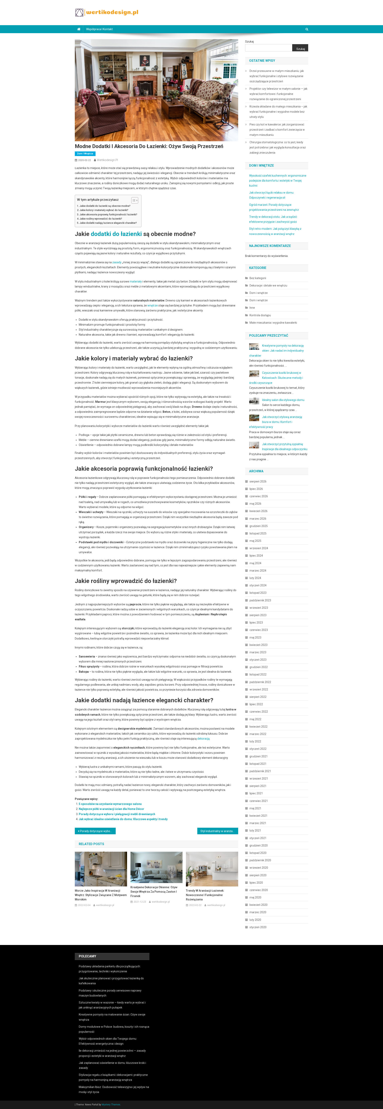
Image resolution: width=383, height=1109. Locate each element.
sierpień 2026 (258, 481)
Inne (252, 307)
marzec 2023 (258, 652)
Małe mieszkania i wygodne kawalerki (273, 322)
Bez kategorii (258, 278)
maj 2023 (255, 637)
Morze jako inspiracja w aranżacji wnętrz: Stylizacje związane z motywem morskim (101, 895)
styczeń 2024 (258, 585)
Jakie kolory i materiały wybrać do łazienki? (104, 210)
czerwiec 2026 (259, 496)
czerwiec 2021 (259, 801)
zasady (116, 262)
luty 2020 (255, 919)
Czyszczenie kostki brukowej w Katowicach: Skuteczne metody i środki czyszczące (276, 377)
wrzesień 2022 (259, 689)
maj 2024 (255, 563)
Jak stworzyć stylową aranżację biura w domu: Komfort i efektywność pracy (275, 422)
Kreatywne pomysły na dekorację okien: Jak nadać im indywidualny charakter (276, 350)
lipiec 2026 (256, 488)
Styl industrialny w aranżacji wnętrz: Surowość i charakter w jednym (219, 831)
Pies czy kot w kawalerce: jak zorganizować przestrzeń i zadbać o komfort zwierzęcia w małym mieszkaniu (277, 129)
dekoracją (203, 738)
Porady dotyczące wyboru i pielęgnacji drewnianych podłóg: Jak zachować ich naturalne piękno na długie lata (98, 831)
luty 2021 (255, 830)
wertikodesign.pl (107, 160)
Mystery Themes (111, 1104)
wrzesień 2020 (259, 867)
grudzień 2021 (259, 756)
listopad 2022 (258, 674)
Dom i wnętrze (85, 153)
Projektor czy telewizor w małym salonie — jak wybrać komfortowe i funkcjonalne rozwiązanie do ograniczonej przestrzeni (278, 94)
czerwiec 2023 (259, 630)
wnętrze (152, 305)
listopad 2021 (258, 763)
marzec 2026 (258, 518)
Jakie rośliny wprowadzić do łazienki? (101, 218)
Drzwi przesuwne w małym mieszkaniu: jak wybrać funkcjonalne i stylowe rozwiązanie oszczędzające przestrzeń (277, 76)
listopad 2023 (258, 592)
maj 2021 (255, 808)
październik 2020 (260, 860)
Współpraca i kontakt (99, 29)
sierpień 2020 (258, 875)
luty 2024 (255, 578)
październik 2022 (260, 682)
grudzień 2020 (259, 845)
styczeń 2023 (258, 659)
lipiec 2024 (256, 555)
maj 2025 (255, 540)
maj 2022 (255, 719)
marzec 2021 (258, 823)
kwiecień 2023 (259, 645)
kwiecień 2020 (259, 904)
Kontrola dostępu (260, 315)
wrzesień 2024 (259, 548)
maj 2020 (255, 897)
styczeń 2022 (258, 748)
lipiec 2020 (256, 882)
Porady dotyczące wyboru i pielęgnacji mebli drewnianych (117, 814)
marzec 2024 (258, 570)
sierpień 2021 (258, 786)
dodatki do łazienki (116, 233)
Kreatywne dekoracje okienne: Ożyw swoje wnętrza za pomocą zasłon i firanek (153, 892)
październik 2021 (260, 771)
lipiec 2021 (256, 793)
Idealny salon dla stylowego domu (283, 400)
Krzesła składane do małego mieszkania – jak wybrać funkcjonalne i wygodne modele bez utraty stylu (278, 111)
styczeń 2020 (258, 927)
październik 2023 (260, 600)
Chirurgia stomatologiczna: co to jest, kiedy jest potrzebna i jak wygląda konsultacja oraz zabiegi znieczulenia (278, 147)
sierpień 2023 (258, 615)
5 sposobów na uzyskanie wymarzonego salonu (110, 804)
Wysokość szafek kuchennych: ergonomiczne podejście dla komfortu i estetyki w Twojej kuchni (277, 180)
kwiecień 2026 (259, 511)
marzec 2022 (258, 734)
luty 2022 (255, 741)
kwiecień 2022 (259, 726)
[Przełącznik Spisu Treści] (132, 200)
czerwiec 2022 (259, 711)
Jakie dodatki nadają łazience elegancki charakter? (108, 222)
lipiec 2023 (256, 622)
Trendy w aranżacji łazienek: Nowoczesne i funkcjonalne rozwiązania (205, 895)
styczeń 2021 (258, 838)
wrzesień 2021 (259, 778)
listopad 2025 (258, 533)
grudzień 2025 (259, 526)
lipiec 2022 (256, 704)
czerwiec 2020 (259, 890)
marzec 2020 (258, 912)
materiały (136, 281)
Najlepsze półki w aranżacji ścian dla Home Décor (111, 809)
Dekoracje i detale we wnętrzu (268, 285)
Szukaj (249, 41)
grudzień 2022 (259, 667)
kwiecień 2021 (259, 815)
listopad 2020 (258, 852)
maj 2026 (255, 503)
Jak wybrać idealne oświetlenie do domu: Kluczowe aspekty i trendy (123, 819)
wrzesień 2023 (259, 607)
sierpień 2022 (258, 696)
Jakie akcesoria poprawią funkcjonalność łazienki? (108, 214)
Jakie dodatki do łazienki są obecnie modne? (105, 205)
